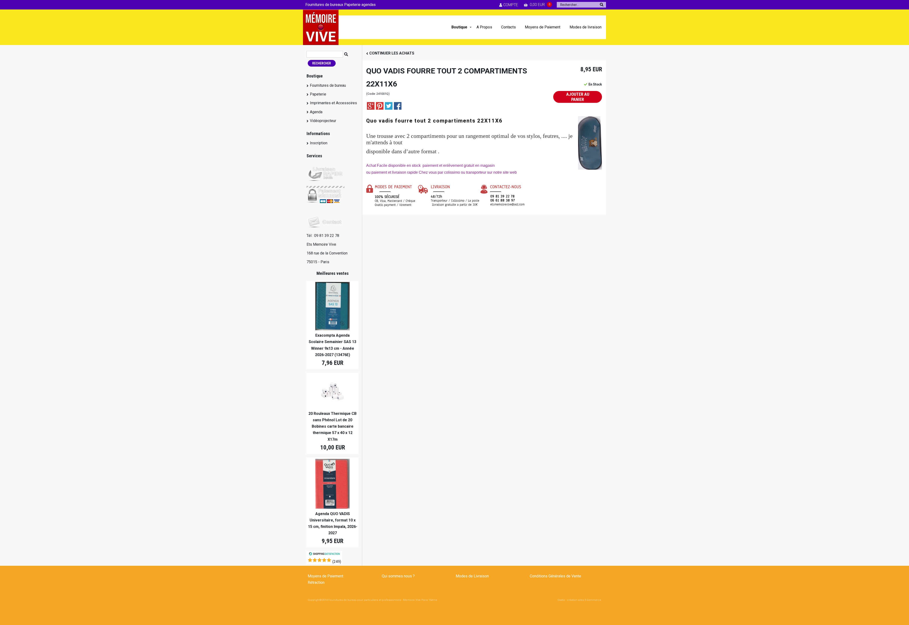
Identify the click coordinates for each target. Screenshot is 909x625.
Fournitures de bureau (328, 85)
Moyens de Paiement (542, 27)
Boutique (459, 27)
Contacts (508, 27)
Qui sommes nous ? (398, 576)
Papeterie (318, 94)
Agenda (316, 112)
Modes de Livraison (472, 576)
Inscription (318, 143)
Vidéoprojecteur (323, 120)
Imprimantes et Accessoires (333, 103)
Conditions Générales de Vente (555, 576)
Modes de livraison (586, 27)
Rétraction (316, 582)
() (336, 561)
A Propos (484, 27)
